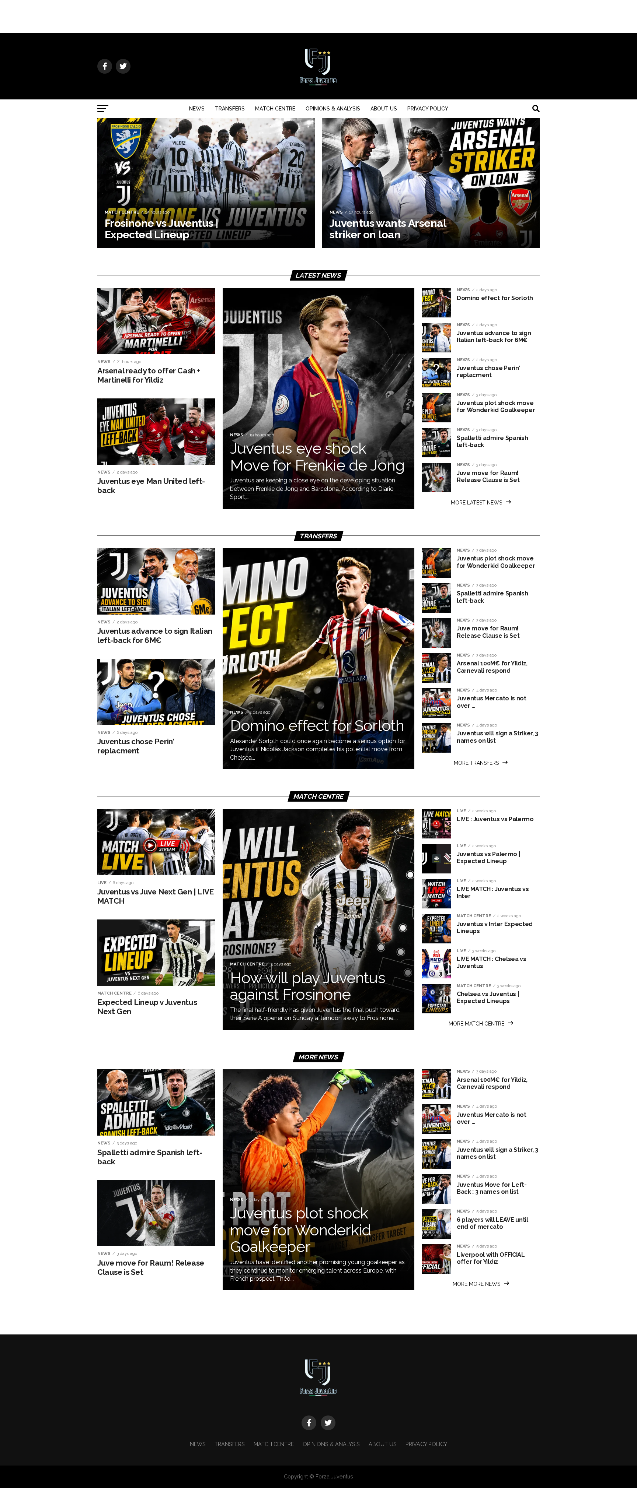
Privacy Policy (427, 109)
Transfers (230, 109)
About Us (383, 109)
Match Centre (275, 109)
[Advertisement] (318, 16)
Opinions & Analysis (333, 109)
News (197, 109)
